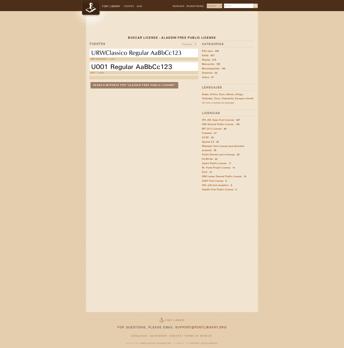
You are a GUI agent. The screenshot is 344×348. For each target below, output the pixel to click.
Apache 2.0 (208, 141)
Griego (239, 94)
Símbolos (207, 72)
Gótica (205, 77)
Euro (222, 94)
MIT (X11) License (212, 128)
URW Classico (98, 59)
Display (206, 59)
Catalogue (139, 335)
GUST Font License (212, 180)
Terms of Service (198, 335)
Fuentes (129, 6)
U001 (93, 72)
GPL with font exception (215, 185)
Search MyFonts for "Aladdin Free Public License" (134, 85)
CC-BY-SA (207, 159)
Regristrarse (195, 6)
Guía (139, 6)
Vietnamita (227, 98)
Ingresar (178, 6)
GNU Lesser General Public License (222, 176)
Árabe (205, 94)
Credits (175, 335)
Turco (217, 98)
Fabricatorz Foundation (155, 343)
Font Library (175, 320)
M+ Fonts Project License (216, 167)
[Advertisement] (172, 26)
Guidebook (158, 335)
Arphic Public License (214, 163)
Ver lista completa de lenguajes (218, 102)
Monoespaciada (210, 68)
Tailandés (207, 98)
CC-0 (204, 172)
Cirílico (214, 94)
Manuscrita (208, 64)
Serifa (205, 55)
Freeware (207, 133)
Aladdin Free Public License (217, 189)
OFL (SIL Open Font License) (218, 119)
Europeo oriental (244, 98)
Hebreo (230, 94)
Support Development (203, 343)
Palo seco (207, 51)
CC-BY (205, 137)
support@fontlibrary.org (201, 327)
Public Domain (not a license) (218, 154)
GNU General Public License (217, 124)
